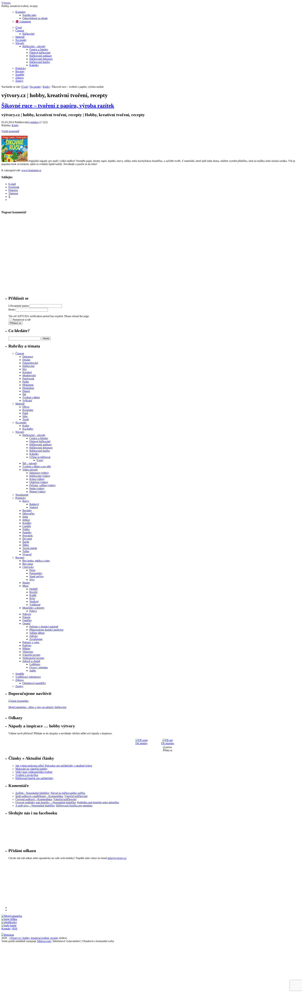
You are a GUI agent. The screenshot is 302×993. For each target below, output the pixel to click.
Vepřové (34, 601)
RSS (14, 928)
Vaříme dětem (37, 632)
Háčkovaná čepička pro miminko (74, 805)
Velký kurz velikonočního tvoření (33, 771)
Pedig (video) (36, 488)
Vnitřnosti (34, 604)
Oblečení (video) (38, 482)
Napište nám (29, 15)
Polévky (26, 645)
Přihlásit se (15, 323)
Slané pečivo (36, 576)
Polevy (33, 610)
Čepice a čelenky (38, 49)
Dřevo (25, 406)
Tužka (25, 551)
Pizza (32, 570)
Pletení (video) (37, 491)
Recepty (19, 71)
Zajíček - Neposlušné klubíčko (32, 793)
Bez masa (27, 563)
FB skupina (167, 743)
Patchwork (28, 378)
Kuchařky (27, 428)
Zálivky (33, 636)
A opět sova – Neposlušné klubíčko (35, 805)
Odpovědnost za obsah (35, 18)
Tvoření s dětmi (31, 397)
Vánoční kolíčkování (75, 796)
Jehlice (26, 519)
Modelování (29, 375)
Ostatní (26, 623)
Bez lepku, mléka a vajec (36, 560)
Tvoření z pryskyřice (26, 775)
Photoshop (28, 388)
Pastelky (27, 532)
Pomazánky (35, 573)
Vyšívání (27, 400)
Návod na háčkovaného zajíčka (68, 793)
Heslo (11, 309)
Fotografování (30, 362)
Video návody (30, 469)
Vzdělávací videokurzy (28, 676)
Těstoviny (27, 651)
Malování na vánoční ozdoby (31, 768)
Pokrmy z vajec (30, 642)
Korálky (26, 523)
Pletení (26, 391)
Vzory (39, 460)
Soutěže (19, 74)
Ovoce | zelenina (38, 667)
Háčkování (28, 33)
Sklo (24, 416)
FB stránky (141, 743)
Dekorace (27, 356)
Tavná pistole (29, 548)
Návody (19, 43)
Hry (24, 369)
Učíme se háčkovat (39, 457)
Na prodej (20, 40)
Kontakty (20, 11)
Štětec (25, 545)
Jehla (25, 516)
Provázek (27, 535)
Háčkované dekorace (41, 58)
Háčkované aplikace (40, 55)
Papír (25, 413)
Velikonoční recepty (33, 658)
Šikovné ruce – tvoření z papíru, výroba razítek (57, 105)
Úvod (18, 27)
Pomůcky (20, 68)
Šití (24, 394)
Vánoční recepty (31, 654)
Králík (32, 595)
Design (26, 359)
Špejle (25, 541)
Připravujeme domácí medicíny (46, 629)
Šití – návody (29, 463)
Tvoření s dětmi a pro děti (36, 466)
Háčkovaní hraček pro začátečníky (34, 778)
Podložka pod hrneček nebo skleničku (98, 802)
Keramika (27, 410)
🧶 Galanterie (23, 21)
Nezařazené (21, 494)
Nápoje (26, 617)
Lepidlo (26, 526)
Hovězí (33, 592)
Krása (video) (36, 479)
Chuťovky (28, 566)
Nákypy (26, 614)
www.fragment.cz (31, 170)
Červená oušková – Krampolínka (33, 799)
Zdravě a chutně (31, 661)
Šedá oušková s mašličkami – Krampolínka (39, 796)
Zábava (19, 77)
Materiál (19, 36)
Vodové (33, 507)
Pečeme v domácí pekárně (43, 626)
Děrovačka (28, 513)
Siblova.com (44, 941)
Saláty (32, 670)
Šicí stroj (27, 538)
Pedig (25, 381)
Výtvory (6, 2)
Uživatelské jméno (18, 305)
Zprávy (19, 80)
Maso (25, 585)
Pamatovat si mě (22, 319)
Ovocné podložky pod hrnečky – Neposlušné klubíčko (45, 802)
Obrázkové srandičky (34, 683)
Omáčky (27, 620)
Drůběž (33, 588)
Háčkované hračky (39, 62)
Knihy (46, 86)
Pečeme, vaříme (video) (42, 485)
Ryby (32, 598)
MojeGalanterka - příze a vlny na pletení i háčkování (37, 707)
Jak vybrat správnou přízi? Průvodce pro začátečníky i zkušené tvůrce (53, 765)
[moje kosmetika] (18, 700)
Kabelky (34, 65)
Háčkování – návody (33, 46)
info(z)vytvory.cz (116, 858)
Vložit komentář (10, 131)
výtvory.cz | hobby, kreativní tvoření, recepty (33, 937)
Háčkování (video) (39, 475)
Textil (25, 419)
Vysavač (27, 554)
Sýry (32, 579)
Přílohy (26, 648)
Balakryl (34, 504)
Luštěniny (34, 664)
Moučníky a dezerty (33, 607)
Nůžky (26, 529)
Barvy (25, 501)
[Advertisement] (113, 884)
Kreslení (27, 372)
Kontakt (5, 928)
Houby (26, 582)
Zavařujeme (35, 639)
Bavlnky (27, 510)
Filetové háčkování (39, 52)
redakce (34, 122)
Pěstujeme (28, 384)
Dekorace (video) (39, 472)
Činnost (19, 30)
